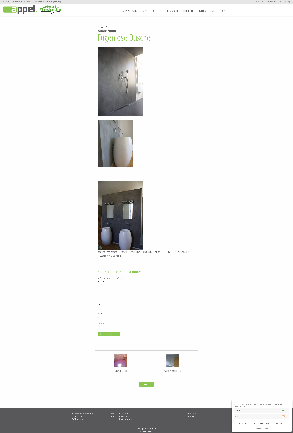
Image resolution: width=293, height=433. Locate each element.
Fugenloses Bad (120, 370)
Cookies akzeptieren (242, 423)
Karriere (203, 10)
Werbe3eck (150, 431)
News (145, 10)
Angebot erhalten (220, 10)
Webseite (101, 323)
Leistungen (172, 10)
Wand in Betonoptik (172, 370)
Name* (100, 304)
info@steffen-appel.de (126, 419)
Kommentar (102, 281)
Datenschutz (258, 429)
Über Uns (157, 10)
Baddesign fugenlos (107, 30)
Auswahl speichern (281, 423)
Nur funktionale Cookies (262, 423)
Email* (100, 313)
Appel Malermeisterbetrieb (32, 9)
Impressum (265, 429)
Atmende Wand (130, 10)
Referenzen (188, 10)
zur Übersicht (146, 384)
